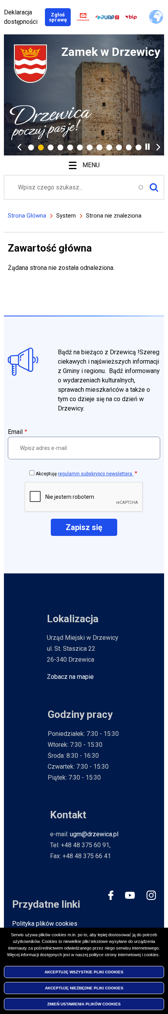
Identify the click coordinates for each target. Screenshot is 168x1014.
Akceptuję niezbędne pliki (84, 988)
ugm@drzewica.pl (94, 834)
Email (15, 432)
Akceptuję (84, 474)
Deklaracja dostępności (21, 17)
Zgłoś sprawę (60, 17)
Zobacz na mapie (70, 676)
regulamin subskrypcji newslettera (95, 474)
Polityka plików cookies (44, 923)
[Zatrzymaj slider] (147, 146)
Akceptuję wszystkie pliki (84, 972)
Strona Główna (27, 215)
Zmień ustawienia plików (84, 1004)
